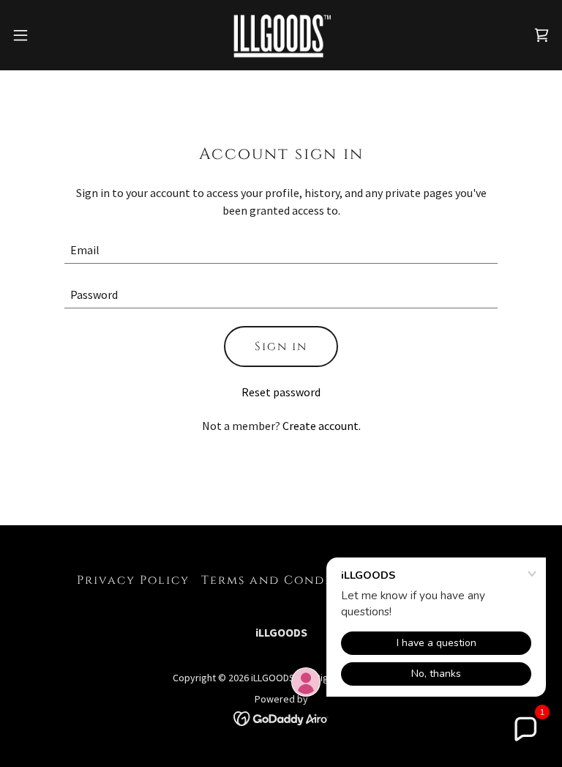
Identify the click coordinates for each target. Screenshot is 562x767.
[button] (47, 35)
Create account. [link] (321, 425)
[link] (281, 35)
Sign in (281, 346)
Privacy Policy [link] (133, 580)
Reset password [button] (281, 392)
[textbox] (281, 250)
